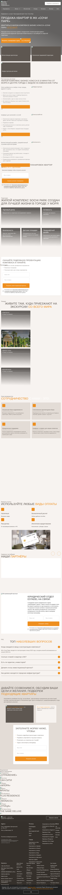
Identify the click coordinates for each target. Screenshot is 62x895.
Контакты (43, 8)
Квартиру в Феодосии (47, 839)
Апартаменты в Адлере (34, 846)
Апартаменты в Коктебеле (48, 824)
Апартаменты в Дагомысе (35, 857)
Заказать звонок (53, 817)
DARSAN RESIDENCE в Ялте (8, 871)
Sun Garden (53, 863)
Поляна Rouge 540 (55, 876)
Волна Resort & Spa (55, 871)
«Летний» (28, 878)
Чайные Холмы (40, 865)
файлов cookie (31, 887)
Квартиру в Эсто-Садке (48, 841)
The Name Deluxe (54, 882)
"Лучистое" (19, 882)
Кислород (28, 876)
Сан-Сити (28, 882)
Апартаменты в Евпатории (35, 861)
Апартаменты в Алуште (34, 848)
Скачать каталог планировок (15, 181)
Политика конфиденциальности (9, 836)
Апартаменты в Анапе (34, 850)
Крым (30, 833)
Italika (51, 880)
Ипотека (51, 8)
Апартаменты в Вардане (35, 855)
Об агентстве (27, 8)
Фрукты (38, 863)
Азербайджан (32, 826)
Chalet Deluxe (53, 878)
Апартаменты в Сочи (47, 834)
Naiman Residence (41, 882)
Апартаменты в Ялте (47, 843)
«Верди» (28, 870)
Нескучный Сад (5, 884)
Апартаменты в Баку (34, 852)
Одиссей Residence (55, 873)
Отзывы (35, 8)
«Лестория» (20, 873)
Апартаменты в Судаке (48, 836)
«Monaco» (19, 871)
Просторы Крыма (30, 863)
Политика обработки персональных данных (42, 888)
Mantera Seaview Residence (43, 880)
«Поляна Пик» (20, 878)
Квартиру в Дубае (33, 859)
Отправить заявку (43, 623)
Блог (58, 8)
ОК (31, 892)
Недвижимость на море (7, 13)
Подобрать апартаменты (53, 3)
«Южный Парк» (40, 867)
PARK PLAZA (4, 876)
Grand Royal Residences (43, 870)
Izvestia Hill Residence (42, 874)
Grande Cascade (41, 872)
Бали (30, 828)
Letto (18, 869)
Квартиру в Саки (46, 832)
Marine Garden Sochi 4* (7, 878)
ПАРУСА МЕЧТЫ (5, 874)
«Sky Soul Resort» (5, 865)
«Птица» (28, 865)
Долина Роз (19, 867)
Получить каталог (31, 758)
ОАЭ (30, 835)
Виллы (16, 8)
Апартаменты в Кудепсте (48, 830)
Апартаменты (6, 8)
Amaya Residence (54, 869)
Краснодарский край (19, 13)
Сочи (26, 13)
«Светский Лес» (20, 880)
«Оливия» (19, 876)
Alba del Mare (29, 867)
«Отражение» (29, 880)
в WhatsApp (16, 40)
